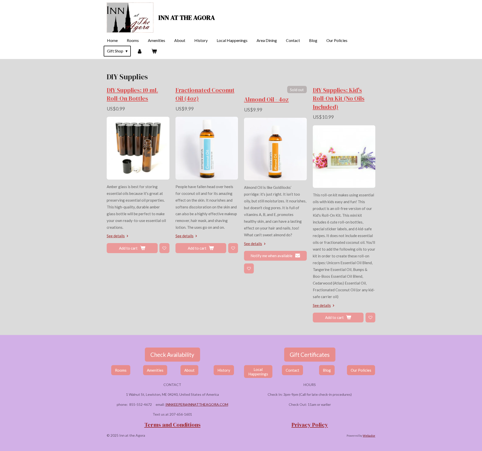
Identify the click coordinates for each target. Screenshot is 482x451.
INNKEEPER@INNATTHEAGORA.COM (196, 404)
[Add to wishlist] (164, 248)
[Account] (139, 51)
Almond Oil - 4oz (266, 99)
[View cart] (154, 51)
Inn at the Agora (186, 17)
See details (116, 236)
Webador (369, 435)
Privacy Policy (309, 424)
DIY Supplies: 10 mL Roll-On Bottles (132, 94)
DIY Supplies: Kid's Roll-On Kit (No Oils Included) (339, 98)
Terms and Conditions (172, 424)
